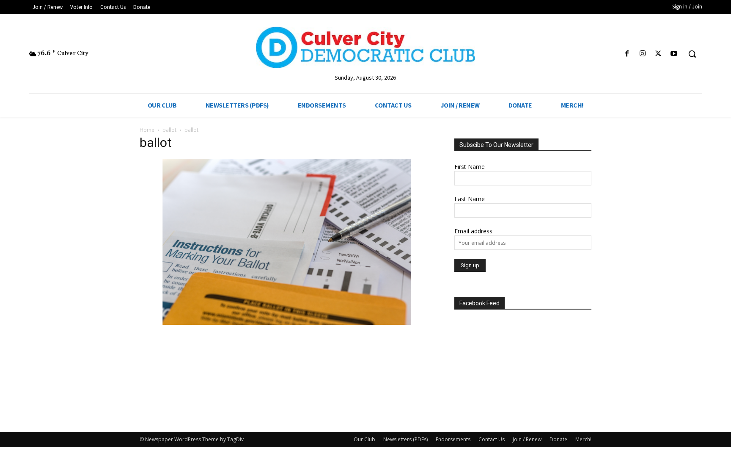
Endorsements (453, 439)
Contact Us (491, 439)
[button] (692, 54)
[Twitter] (658, 54)
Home (147, 129)
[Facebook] (626, 54)
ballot (169, 129)
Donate (558, 439)
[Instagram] (642, 54)
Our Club (364, 439)
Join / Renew (527, 439)
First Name (469, 167)
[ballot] (287, 322)
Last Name (469, 199)
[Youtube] (674, 54)
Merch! (583, 439)
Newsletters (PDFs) (405, 439)
